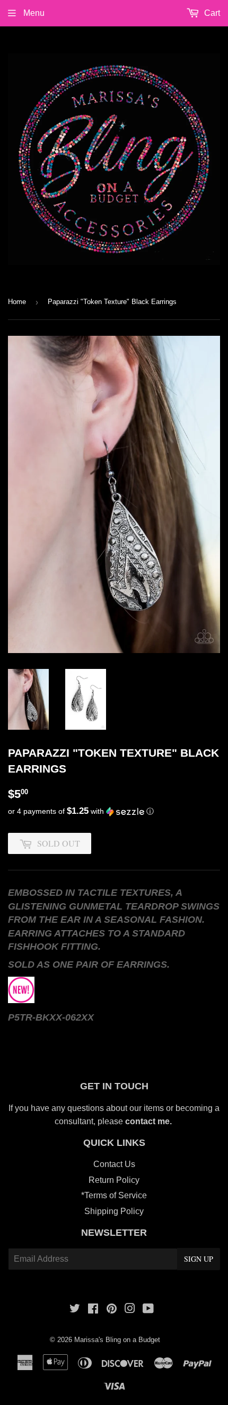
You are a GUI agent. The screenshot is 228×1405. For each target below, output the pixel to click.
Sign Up (198, 1259)
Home (17, 302)
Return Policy (114, 1180)
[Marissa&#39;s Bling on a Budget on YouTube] (148, 1309)
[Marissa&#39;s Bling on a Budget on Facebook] (93, 1309)
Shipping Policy (114, 1211)
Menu (33, 12)
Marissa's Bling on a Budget (117, 1340)
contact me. (149, 1121)
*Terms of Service (114, 1195)
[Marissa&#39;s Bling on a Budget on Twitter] (74, 1309)
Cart (211, 12)
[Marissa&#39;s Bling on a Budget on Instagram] (130, 1309)
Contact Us (114, 1164)
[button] (114, 811)
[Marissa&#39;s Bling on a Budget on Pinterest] (111, 1309)
